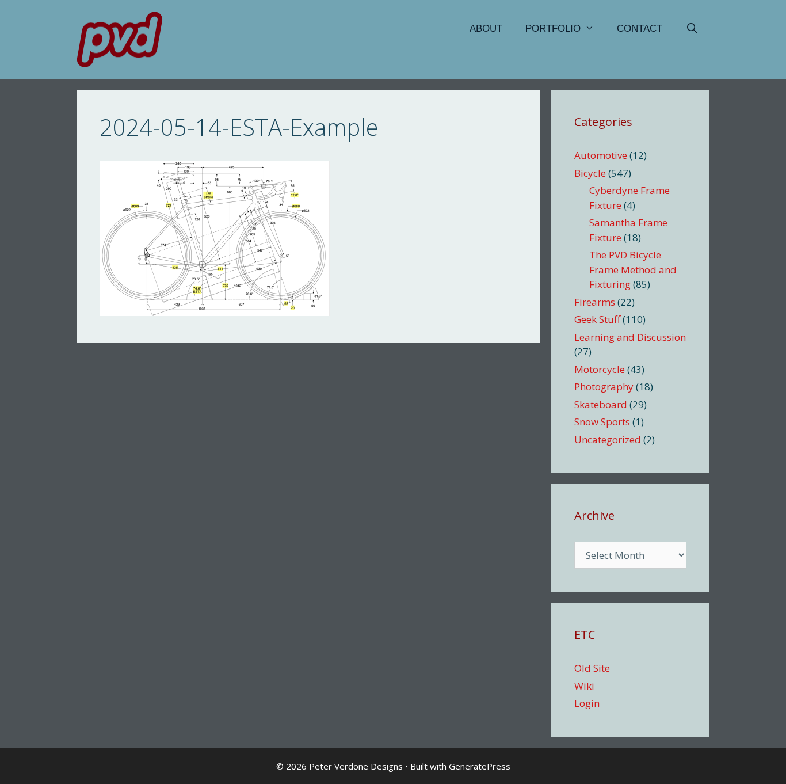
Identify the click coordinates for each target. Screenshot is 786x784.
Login (587, 703)
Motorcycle (599, 369)
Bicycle (590, 173)
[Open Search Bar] (691, 29)
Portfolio (553, 28)
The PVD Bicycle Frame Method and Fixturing (633, 269)
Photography (604, 386)
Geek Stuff (597, 319)
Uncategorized (607, 439)
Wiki (584, 685)
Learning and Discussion (630, 337)
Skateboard (600, 404)
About (486, 28)
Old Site (592, 668)
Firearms (594, 302)
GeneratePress (479, 766)
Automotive (600, 155)
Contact (639, 28)
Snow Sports (602, 421)
